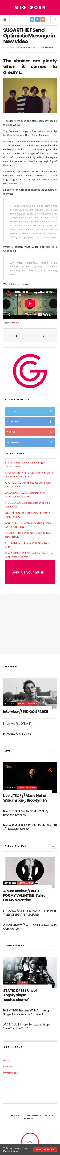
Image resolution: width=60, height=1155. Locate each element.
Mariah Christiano (27, 704)
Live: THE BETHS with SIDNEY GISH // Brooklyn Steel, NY (25, 813)
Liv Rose (22, 983)
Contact (7, 1066)
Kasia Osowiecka (26, 47)
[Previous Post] (16, 335)
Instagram (13, 442)
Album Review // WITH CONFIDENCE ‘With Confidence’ (29, 926)
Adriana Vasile (26, 883)
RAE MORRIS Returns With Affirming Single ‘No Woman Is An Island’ (26, 1012)
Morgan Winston (27, 788)
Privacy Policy (11, 1072)
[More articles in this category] (53, 667)
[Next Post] (43, 335)
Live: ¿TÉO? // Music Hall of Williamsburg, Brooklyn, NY (25, 798)
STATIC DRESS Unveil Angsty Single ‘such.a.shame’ (20, 995)
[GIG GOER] (30, 7)
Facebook (12, 421)
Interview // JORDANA (17, 724)
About (6, 1060)
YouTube (12, 432)
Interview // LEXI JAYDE (17, 734)
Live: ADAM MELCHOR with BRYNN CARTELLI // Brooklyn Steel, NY (30, 827)
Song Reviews (46, 47)
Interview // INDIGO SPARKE (25, 711)
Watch (16, 323)
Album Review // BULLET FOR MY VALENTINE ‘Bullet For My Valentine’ (24, 895)
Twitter (11, 411)
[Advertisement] (30, 624)
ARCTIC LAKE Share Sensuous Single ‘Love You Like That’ (26, 1026)
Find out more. (11, 1151)
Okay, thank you (45, 1149)
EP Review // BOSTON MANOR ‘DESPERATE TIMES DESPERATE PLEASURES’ (29, 913)
